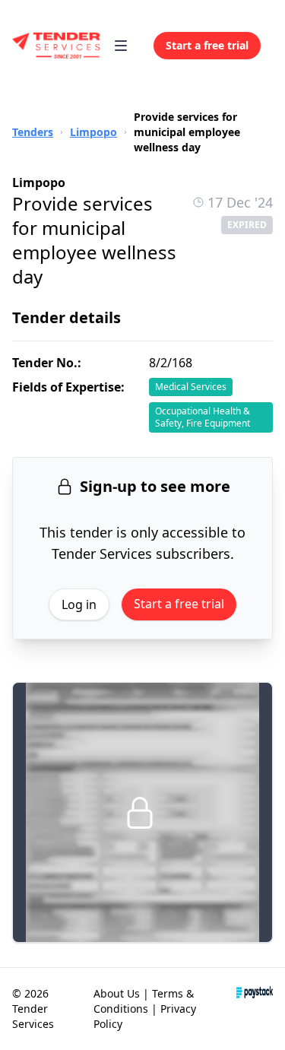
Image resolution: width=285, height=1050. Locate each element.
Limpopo (93, 132)
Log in (79, 604)
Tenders (32, 132)
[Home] (56, 45)
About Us (116, 993)
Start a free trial (179, 603)
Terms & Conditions (143, 1001)
